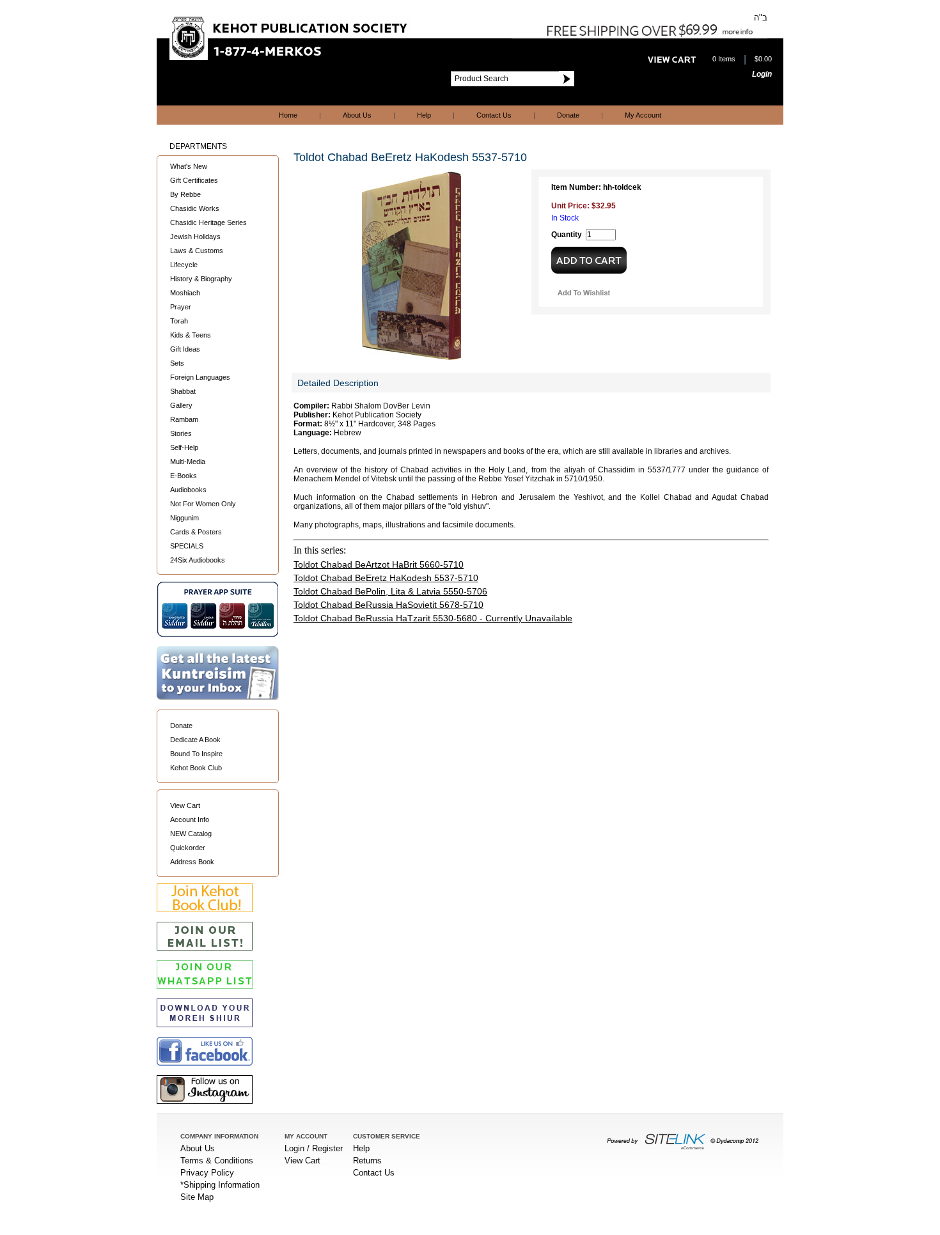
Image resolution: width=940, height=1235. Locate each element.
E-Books (183, 475)
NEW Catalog (191, 833)
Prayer (180, 307)
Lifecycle (184, 264)
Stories (181, 433)
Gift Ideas (185, 349)
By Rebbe (185, 194)
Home (288, 115)
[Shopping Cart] (672, 59)
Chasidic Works (194, 208)
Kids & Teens (190, 335)
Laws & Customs (196, 250)
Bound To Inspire (196, 753)
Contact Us (494, 115)
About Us (357, 115)
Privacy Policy (207, 1172)
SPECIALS (186, 546)
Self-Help (184, 447)
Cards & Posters (196, 532)
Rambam (184, 419)
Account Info (189, 819)
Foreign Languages (200, 377)
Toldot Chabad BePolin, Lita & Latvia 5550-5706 (390, 591)
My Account (643, 115)
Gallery (181, 405)
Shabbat (183, 391)
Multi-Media (187, 461)
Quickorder (187, 847)
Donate (568, 115)
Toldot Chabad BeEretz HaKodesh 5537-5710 (386, 578)
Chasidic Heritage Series (208, 222)
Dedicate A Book (195, 739)
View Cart (185, 805)
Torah (179, 321)
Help (424, 115)
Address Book (192, 862)
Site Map (197, 1197)
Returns (367, 1160)
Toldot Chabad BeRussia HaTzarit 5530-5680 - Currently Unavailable (433, 618)
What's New (188, 166)
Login (762, 74)
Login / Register (314, 1148)
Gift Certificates (194, 180)
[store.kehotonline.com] (289, 57)
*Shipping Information (220, 1185)
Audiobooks (188, 489)
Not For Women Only (203, 504)
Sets (177, 363)
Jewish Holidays (195, 236)
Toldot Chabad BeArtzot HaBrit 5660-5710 (379, 564)
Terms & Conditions (216, 1160)
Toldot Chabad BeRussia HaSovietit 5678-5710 (388, 605)
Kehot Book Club (196, 768)
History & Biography (201, 279)
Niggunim (184, 518)
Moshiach (185, 293)
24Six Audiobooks (197, 560)
